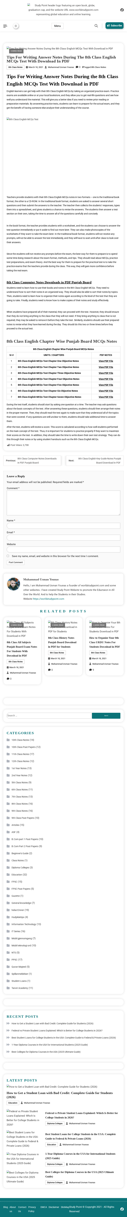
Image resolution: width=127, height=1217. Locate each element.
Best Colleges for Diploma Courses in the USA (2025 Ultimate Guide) (46, 1052)
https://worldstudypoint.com (48, 598)
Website (11, 544)
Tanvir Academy (20, 988)
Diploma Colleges (20, 867)
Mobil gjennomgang (22, 938)
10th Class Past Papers (24, 747)
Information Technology (24, 924)
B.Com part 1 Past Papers (25, 839)
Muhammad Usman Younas (61, 67)
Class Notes (18, 860)
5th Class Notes (20, 782)
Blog (5, 1207)
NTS (14, 952)
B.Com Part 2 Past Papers (25, 846)
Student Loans (19, 981)
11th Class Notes (20, 754)
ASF (14, 832)
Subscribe (116, 25)
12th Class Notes (20, 761)
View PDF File (106, 361)
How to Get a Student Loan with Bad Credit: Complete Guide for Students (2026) (52, 1023)
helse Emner (18, 910)
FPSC (14, 881)
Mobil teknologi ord (21, 945)
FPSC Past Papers (21, 888)
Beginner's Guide (20, 853)
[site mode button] (16, 26)
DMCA (44, 1207)
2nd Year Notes (19, 775)
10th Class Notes (20, 740)
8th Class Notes (15, 67)
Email (11, 532)
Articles (15, 825)
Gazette (16, 896)
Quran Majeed (19, 966)
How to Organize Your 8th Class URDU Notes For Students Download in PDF (104, 642)
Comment (13, 488)
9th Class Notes (20, 811)
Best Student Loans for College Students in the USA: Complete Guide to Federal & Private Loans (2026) (64, 1037)
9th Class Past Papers (23, 818)
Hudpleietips (18, 917)
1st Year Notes (19, 768)
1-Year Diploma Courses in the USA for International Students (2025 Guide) (50, 1044)
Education (17, 874)
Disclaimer (54, 1207)
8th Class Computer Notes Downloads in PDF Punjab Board (49, 282)
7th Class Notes (20, 796)
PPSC (14, 959)
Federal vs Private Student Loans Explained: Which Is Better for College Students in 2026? (57, 1030)
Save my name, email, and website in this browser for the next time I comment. (55, 556)
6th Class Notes (20, 789)
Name (11, 520)
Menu (57, 26)
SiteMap (65, 1207)
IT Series (16, 931)
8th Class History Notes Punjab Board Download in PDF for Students (62, 642)
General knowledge (21, 903)
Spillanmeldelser (20, 974)
